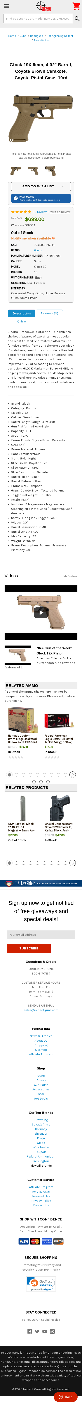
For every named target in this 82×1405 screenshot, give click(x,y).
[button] (41, 1284)
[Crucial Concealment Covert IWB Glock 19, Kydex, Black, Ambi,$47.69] (59, 809)
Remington (41, 1161)
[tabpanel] (23, 736)
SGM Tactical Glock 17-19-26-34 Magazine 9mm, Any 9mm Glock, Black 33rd (21, 830)
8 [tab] (58, 774)
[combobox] (38, 18)
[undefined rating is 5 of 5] (21, 212)
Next (72, 774)
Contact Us (41, 1205)
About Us (41, 1040)
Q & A (21, 321)
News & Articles (41, 1036)
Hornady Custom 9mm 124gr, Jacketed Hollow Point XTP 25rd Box (22, 740)
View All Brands (41, 1166)
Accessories (41, 1089)
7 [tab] (51, 774)
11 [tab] (34, 781)
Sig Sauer (41, 1134)
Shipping (41, 1045)
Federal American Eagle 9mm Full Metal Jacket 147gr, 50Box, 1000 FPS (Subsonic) (59, 740)
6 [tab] (44, 774)
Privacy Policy (41, 1201)
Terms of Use (41, 1196)
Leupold (41, 1152)
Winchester (41, 1147)
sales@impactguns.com (41, 1010)
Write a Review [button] (60, 212)
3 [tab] (23, 774)
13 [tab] (48, 781)
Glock (41, 1143)
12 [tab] (41, 781)
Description (22, 313)
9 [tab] (65, 774)
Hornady (41, 1129)
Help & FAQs (41, 1191)
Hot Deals (41, 1098)
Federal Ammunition (41, 1156)
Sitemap (41, 1050)
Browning (41, 1120)
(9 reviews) (41, 212)
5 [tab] (37, 774)
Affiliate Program (41, 1054)
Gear (41, 1094)
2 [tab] (16, 774)
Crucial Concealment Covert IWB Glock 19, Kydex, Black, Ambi (59, 827)
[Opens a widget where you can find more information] (66, 1397)
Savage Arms (41, 1124)
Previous (9, 774)
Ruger (41, 1138)
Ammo (41, 1080)
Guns (41, 1076)
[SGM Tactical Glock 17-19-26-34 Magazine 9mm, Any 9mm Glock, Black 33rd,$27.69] (23, 809)
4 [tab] (30, 774)
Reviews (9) (49, 313)
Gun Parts (41, 1085)
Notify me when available (31, 238)
